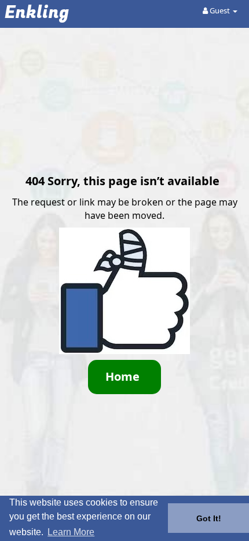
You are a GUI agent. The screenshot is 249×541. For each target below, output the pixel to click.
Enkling (37, 13)
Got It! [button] (208, 518)
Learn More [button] (70, 532)
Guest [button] (220, 10)
